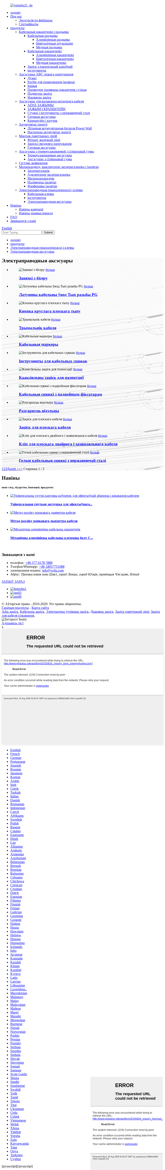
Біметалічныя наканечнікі (55, 59)
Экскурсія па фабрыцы (35, 20)
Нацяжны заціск (39, 97)
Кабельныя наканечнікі (45, 51)
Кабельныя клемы (41, 194)
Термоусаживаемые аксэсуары (50, 155)
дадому (15, 12)
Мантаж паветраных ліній (38, 136)
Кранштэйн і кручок (42, 120)
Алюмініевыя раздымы (53, 39)
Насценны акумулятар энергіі (49, 132)
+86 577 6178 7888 (38, 563)
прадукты (17, 28)
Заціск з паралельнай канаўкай (50, 66)
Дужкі (32, 78)
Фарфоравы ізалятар (42, 186)
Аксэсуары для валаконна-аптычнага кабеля (51, 101)
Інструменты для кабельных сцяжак (53, 361)
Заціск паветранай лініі (132, 611)
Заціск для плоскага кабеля (45, 427)
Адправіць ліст (13, 623)
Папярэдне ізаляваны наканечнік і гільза (57, 90)
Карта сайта (40, 608)
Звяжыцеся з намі (23, 221)
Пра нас (16, 16)
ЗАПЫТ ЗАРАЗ (13, 581)
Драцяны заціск (101, 611)
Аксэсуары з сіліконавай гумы (50, 159)
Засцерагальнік (39, 171)
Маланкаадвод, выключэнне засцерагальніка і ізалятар (59, 167)
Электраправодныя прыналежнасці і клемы (51, 190)
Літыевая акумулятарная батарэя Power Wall (60, 128)
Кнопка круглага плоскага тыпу (50, 311)
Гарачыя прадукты (15, 608)
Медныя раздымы (49, 47)
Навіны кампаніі (31, 209)
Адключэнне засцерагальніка (49, 174)
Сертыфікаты (28, 24)
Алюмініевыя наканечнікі (55, 55)
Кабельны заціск (32, 611)
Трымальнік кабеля (37, 328)
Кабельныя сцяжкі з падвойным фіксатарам (60, 394)
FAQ (13, 217)
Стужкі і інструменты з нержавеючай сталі (59, 113)
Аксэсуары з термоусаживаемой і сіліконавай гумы (56, 151)
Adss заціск (10, 611)
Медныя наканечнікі (51, 63)
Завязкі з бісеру (33, 278)
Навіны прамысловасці (36, 213)
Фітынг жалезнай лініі (44, 140)
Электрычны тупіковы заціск (67, 611)
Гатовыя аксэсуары (42, 117)
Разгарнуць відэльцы (39, 411)
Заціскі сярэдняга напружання (50, 144)
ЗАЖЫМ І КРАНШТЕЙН (47, 109)
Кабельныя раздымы (43, 36)
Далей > (13, 469)
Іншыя (32, 86)
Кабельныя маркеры (38, 344)
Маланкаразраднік (41, 178)
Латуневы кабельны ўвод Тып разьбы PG (58, 294)
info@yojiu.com (53, 570)
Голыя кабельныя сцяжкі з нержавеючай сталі (62, 460)
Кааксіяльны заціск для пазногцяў (51, 377)
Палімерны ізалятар (42, 182)
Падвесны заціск (40, 93)
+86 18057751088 (51, 566)
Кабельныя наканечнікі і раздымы (44, 32)
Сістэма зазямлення (33, 163)
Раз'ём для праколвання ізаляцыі (51, 82)
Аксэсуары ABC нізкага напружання (46, 74)
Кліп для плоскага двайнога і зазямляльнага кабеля (68, 444)
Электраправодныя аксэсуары (50, 201)
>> (21, 469)
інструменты (37, 70)
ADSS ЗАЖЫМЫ (41, 105)
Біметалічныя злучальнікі (54, 43)
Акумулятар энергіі (33, 124)
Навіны (15, 205)
